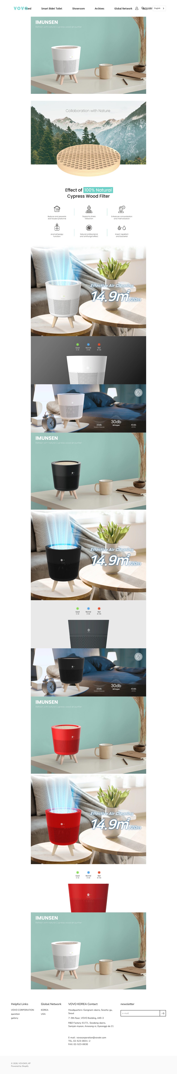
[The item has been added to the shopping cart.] (149, 8)
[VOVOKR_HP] (20, 8)
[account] (137, 8)
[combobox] (159, 8)
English (157, 8)
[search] (143, 8)
